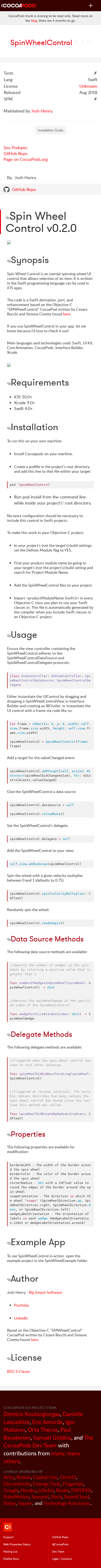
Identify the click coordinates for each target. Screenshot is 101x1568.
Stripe (10, 1503)
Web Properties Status (17, 1544)
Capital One (45, 1477)
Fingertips (73, 1484)
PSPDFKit (81, 1490)
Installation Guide (50, 130)
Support (8, 1537)
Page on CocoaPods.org (26, 159)
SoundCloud (76, 1496)
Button (24, 1477)
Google (11, 1490)
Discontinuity (17, 1484)
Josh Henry (41, 111)
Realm (62, 1490)
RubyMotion (16, 1496)
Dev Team (58, 1551)
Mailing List (10, 1551)
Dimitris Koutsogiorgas (32, 1414)
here (66, 314)
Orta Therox (43, 1429)
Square (25, 1503)
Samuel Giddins (52, 1437)
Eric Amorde (47, 1422)
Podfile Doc (11, 1559)
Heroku (28, 1490)
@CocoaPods (60, 1544)
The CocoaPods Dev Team (48, 1441)
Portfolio (21, 1305)
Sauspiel (40, 1496)
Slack (56, 1496)
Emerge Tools (47, 1484)
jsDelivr (46, 1490)
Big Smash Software (45, 1292)
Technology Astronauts (66, 1503)
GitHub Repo (15, 153)
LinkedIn (21, 1318)
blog (34, 20)
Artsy (9, 1477)
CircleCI (68, 1477)
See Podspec (16, 147)
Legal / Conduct (62, 1559)
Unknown (88, 86)
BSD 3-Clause (18, 1371)
